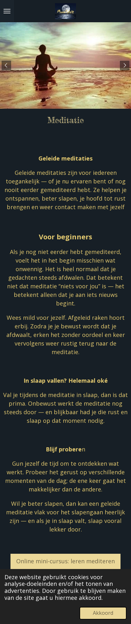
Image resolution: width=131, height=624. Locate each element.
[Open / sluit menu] (7, 11)
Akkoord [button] (103, 612)
